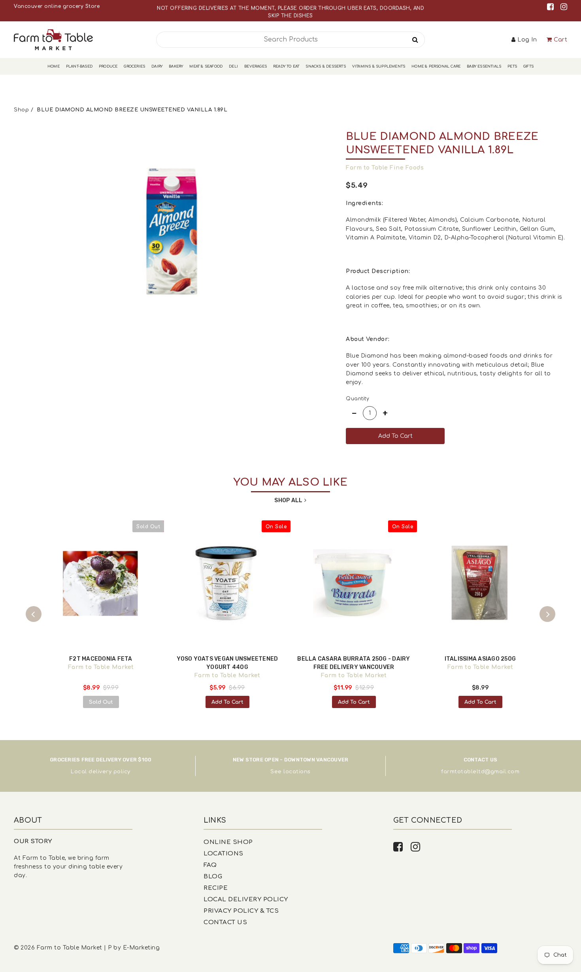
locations (297, 771)
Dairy (156, 66)
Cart (560, 40)
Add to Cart (227, 702)
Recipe (216, 888)
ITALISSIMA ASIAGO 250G (480, 659)
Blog (213, 876)
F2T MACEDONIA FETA (100, 659)
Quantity (357, 398)
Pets (512, 66)
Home (53, 66)
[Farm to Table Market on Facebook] (551, 6)
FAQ (210, 865)
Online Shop (228, 842)
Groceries (134, 66)
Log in (527, 40)
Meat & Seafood (206, 66)
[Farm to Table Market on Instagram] (564, 6)
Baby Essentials (484, 66)
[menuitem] (53, 66)
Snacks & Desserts (325, 66)
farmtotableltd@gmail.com (480, 771)
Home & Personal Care (435, 66)
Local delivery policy (100, 771)
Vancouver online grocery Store (57, 6)
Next (547, 614)
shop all (288, 500)
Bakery (176, 66)
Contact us (225, 922)
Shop (21, 110)
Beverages (255, 66)
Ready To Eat (286, 66)
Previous (34, 614)
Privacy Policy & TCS (241, 911)
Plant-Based (79, 66)
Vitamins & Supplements (378, 66)
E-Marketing (141, 948)
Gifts (528, 66)
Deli (233, 66)
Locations (223, 853)
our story (33, 841)
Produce (108, 66)
